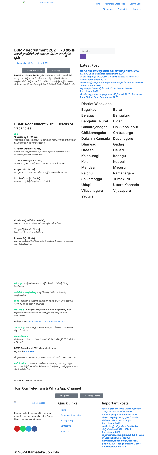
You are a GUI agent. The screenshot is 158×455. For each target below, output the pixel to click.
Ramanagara (123, 173)
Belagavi (88, 115)
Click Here (29, 351)
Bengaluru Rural (94, 121)
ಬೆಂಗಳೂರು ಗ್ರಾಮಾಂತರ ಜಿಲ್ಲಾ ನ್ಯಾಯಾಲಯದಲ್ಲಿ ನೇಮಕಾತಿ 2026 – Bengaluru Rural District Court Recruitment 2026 (121, 444)
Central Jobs (135, 4)
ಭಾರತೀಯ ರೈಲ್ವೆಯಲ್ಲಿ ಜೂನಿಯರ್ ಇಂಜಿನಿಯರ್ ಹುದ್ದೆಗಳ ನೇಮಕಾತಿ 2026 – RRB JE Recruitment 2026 (120, 429)
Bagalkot (88, 109)
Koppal (119, 161)
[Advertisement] (79, 30)
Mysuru (119, 167)
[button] (19, 379)
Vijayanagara (92, 190)
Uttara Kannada (126, 185)
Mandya (88, 167)
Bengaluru (121, 115)
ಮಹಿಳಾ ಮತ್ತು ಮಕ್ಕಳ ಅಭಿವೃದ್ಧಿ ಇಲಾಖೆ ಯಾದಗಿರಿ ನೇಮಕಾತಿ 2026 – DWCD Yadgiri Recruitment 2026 (120, 420)
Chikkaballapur (125, 127)
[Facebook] (34, 429)
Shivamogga (91, 179)
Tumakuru (121, 179)
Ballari (118, 109)
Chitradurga (123, 133)
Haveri (118, 150)
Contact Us (123, 9)
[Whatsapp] (23, 429)
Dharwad (88, 144)
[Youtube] (17, 429)
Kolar (85, 161)
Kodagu (119, 156)
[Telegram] (29, 429)
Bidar (117, 121)
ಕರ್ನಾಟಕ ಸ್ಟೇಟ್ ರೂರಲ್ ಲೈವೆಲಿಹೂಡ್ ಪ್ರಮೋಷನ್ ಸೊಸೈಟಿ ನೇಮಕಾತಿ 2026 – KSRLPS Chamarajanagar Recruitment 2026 (121, 411)
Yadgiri (87, 196)
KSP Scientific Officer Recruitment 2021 (47, 321)
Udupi (86, 185)
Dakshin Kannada (95, 138)
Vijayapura (122, 190)
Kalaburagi (90, 156)
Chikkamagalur (93, 133)
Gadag (118, 144)
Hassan (87, 150)
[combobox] (97, 51)
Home (97, 4)
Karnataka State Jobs (115, 4)
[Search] (83, 56)
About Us (137, 9)
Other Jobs (108, 9)
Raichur (87, 173)
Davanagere (123, 138)
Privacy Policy (66, 420)
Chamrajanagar (94, 127)
